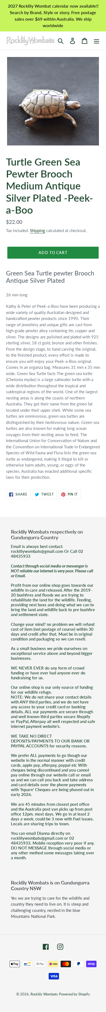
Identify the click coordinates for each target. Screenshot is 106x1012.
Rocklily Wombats (44, 994)
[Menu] (96, 40)
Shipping (37, 230)
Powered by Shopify (74, 994)
